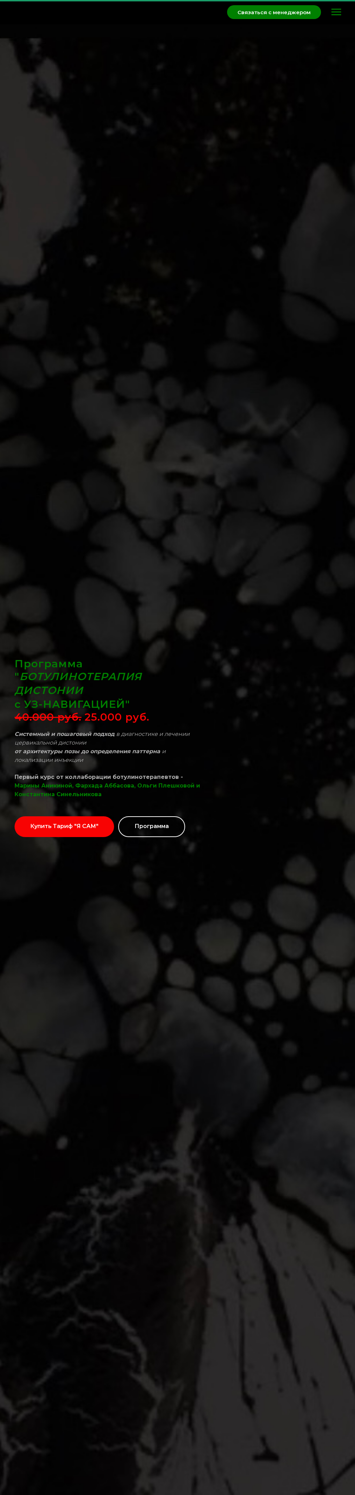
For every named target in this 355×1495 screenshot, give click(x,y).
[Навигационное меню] (336, 12)
